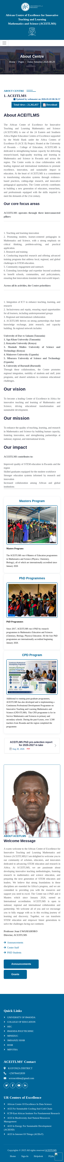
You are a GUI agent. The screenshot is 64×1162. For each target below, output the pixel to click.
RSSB (10, 1045)
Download (51, 104)
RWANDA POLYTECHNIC (20, 1031)
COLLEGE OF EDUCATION (21, 1022)
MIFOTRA (12, 1049)
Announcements (21, 964)
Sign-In (24, 1156)
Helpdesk (38, 1156)
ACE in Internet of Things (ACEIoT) (25, 1134)
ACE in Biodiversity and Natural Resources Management (27, 1120)
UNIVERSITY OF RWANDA (21, 1017)
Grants (15, 974)
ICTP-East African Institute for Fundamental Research (33, 1113)
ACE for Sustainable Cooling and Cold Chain (29, 1108)
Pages (21, 62)
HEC (9, 1026)
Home (12, 62)
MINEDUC (12, 1036)
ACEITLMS (51, 1150)
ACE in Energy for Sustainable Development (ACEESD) (27, 1128)
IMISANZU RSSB (16, 1040)
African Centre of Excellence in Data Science (29, 1104)
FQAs (51, 1156)
